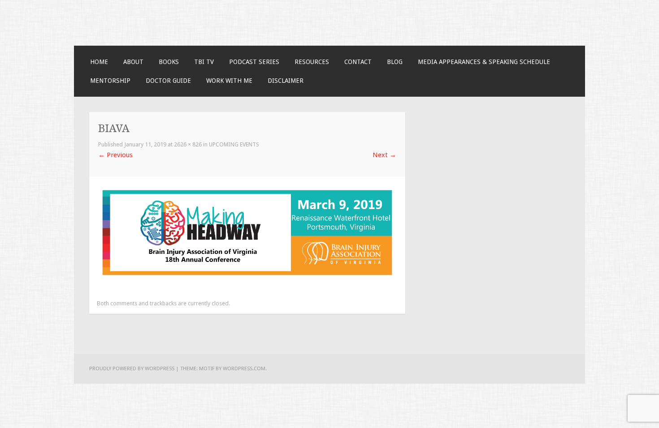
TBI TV (204, 61)
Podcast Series (254, 61)
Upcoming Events (234, 144)
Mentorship (110, 80)
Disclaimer (285, 80)
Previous (115, 155)
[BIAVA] (247, 277)
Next (384, 155)
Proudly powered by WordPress (131, 368)
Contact (358, 61)
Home (99, 61)
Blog (395, 61)
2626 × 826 (188, 144)
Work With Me (229, 80)
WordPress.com (244, 368)
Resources (312, 61)
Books (169, 61)
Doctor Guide (168, 80)
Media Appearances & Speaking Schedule (484, 61)
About (133, 61)
